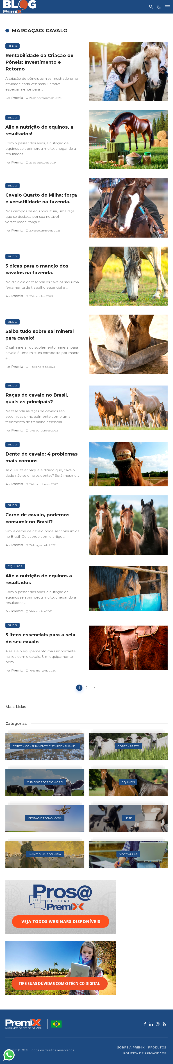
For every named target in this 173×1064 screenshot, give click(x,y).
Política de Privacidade (144, 1053)
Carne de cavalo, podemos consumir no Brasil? (37, 518)
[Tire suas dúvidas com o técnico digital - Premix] (86, 968)
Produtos (157, 1047)
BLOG (12, 46)
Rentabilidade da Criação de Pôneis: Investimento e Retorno (39, 62)
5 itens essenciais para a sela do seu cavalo (40, 638)
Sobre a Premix (131, 1047)
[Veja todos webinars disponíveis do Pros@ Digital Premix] (86, 907)
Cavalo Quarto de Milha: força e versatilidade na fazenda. (41, 198)
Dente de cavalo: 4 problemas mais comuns (41, 457)
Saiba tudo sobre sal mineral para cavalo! (39, 334)
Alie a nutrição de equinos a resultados (38, 579)
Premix (17, 98)
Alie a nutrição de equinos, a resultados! (39, 130)
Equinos (15, 566)
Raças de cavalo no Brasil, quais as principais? (36, 398)
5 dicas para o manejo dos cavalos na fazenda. (36, 269)
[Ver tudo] (44, 746)
